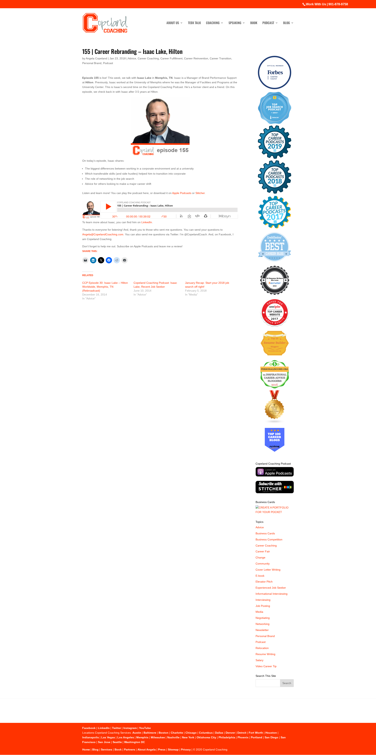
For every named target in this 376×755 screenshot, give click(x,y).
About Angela (146, 749)
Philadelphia (227, 737)
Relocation (262, 648)
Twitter (116, 728)
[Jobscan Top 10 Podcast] (274, 123)
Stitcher (200, 193)
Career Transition (220, 58)
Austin (136, 732)
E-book (260, 575)
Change (260, 557)
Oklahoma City (206, 737)
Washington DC (134, 742)
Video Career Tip (266, 666)
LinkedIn (146, 222)
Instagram (130, 728)
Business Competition (269, 539)
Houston (271, 732)
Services (106, 749)
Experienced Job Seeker (271, 587)
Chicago (191, 732)
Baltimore (150, 732)
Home (86, 749)
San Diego (271, 737)
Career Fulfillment (171, 58)
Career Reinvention (196, 58)
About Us (172, 23)
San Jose (104, 742)
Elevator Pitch (264, 581)
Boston (163, 732)
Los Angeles (125, 737)
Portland (256, 737)
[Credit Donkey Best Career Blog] (274, 262)
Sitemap (173, 749)
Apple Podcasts (181, 193)
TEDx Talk (194, 23)
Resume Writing (265, 654)
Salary (259, 660)
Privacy (186, 749)
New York (188, 737)
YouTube (145, 728)
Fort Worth (256, 732)
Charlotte (177, 732)
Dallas (219, 732)
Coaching (213, 23)
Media (259, 611)
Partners (129, 749)
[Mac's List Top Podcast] (274, 227)
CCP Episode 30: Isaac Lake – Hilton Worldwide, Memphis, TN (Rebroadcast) (105, 286)
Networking (262, 623)
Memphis (142, 737)
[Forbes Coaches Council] (274, 88)
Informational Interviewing (271, 593)
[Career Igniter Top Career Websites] (274, 325)
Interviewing (263, 599)
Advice (132, 58)
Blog (286, 23)
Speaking (235, 23)
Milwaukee (158, 737)
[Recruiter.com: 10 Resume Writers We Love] (274, 295)
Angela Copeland (96, 58)
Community (263, 563)
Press (161, 749)
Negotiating (263, 617)
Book (253, 23)
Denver (230, 732)
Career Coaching (148, 58)
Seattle (117, 742)
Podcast (268, 23)
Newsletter (262, 630)
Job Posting (263, 605)
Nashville (173, 737)
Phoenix (243, 737)
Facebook (89, 728)
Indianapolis (90, 737)
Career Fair (263, 551)
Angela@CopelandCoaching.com (102, 234)
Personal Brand (91, 63)
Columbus (206, 732)
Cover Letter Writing (268, 569)
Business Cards (265, 533)
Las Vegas (108, 737)
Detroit (241, 732)
